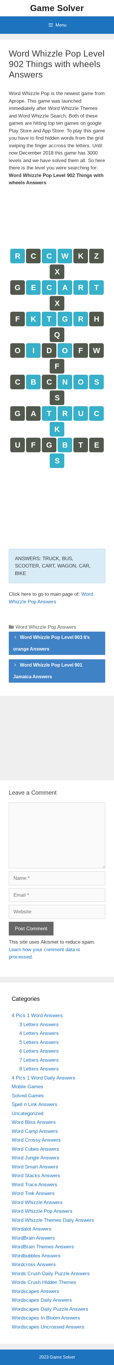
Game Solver (57, 8)
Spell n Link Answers (34, 1104)
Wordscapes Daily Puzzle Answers (50, 1309)
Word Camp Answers (35, 1131)
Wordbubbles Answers (36, 1256)
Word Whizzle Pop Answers (45, 627)
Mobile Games (27, 1086)
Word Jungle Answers (35, 1158)
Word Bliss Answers (34, 1122)
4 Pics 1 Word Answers (37, 1015)
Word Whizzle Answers (37, 1202)
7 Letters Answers (39, 1060)
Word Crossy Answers (36, 1140)
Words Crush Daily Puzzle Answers (51, 1273)
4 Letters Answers (39, 1033)
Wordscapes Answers (35, 1291)
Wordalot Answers (31, 1229)
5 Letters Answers (39, 1042)
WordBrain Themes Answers (43, 1247)
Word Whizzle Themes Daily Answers (53, 1220)
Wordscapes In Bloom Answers (46, 1318)
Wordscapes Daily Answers (42, 1300)
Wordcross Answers (34, 1264)
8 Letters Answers (39, 1069)
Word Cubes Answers (35, 1149)
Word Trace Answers (34, 1184)
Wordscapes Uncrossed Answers (48, 1327)
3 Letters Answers (39, 1024)
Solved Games (28, 1095)
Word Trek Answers (33, 1193)
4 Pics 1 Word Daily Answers (43, 1078)
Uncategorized (27, 1113)
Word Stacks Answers (36, 1175)
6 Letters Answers (39, 1051)
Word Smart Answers (35, 1167)
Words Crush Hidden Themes (44, 1282)
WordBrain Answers (33, 1238)
